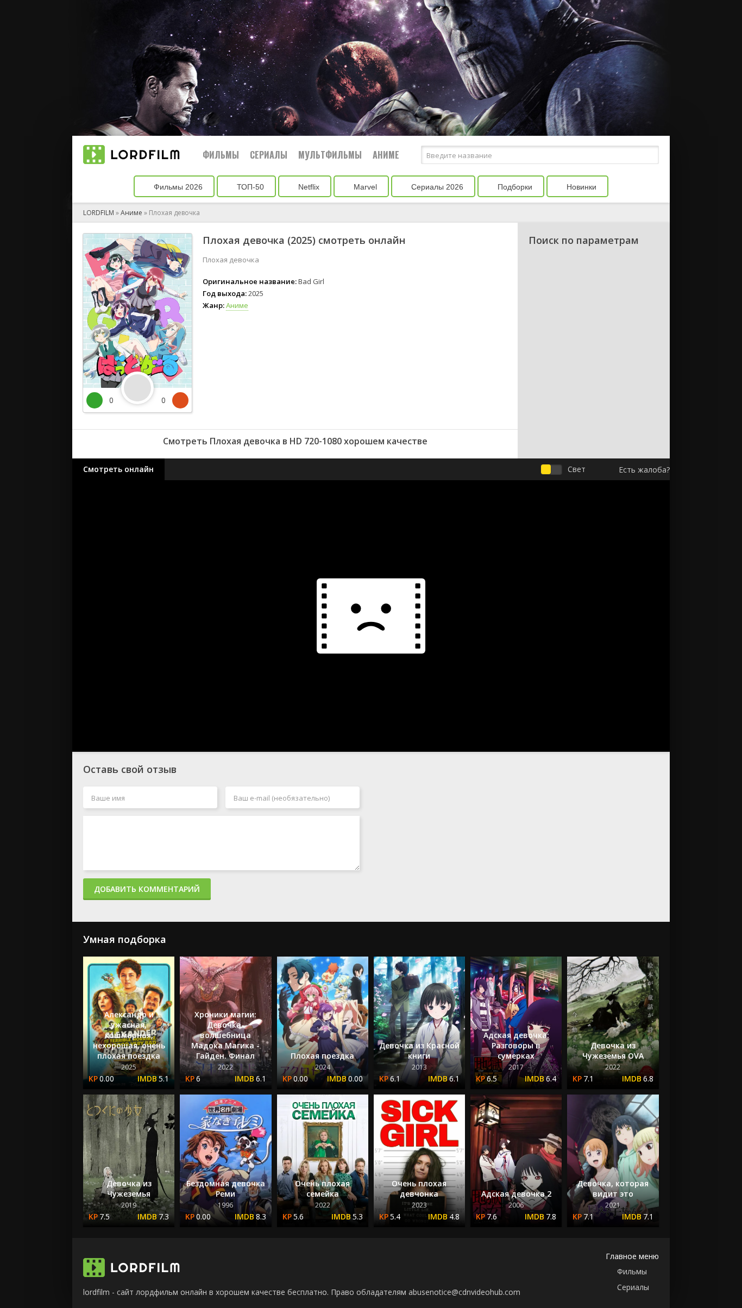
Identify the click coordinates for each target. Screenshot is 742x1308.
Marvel (364, 187)
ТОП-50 (249, 187)
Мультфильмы (330, 154)
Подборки (513, 187)
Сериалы (268, 154)
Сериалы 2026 (436, 187)
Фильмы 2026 (177, 187)
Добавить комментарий (147, 889)
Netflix (307, 187)
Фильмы (221, 154)
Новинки (580, 187)
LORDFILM (98, 212)
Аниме (386, 154)
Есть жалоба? (644, 469)
